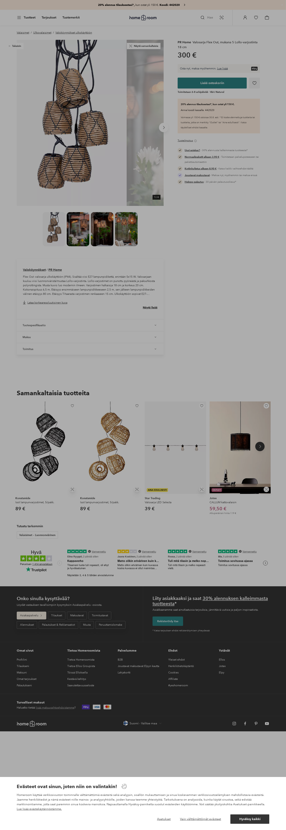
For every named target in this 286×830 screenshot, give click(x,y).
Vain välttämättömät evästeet (200, 819)
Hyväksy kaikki (250, 819)
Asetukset (164, 819)
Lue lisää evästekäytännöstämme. (39, 809)
